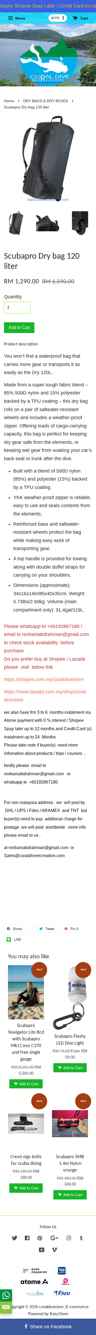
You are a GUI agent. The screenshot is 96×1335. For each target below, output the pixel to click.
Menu (19, 18)
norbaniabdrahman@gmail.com (55, 634)
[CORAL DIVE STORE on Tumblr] (81, 1239)
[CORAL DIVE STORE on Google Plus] (54, 1239)
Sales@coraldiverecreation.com (34, 855)
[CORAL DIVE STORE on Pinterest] (40, 1239)
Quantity (13, 296)
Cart (83, 18)
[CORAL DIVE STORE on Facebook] (27, 1239)
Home (9, 101)
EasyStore (59, 1313)
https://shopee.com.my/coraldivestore (43, 679)
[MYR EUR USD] (58, 18)
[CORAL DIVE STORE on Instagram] (69, 1239)
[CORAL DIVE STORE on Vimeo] (54, 1250)
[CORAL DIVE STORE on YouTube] (42, 1250)
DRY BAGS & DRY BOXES (45, 101)
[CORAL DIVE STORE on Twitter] (15, 1239)
